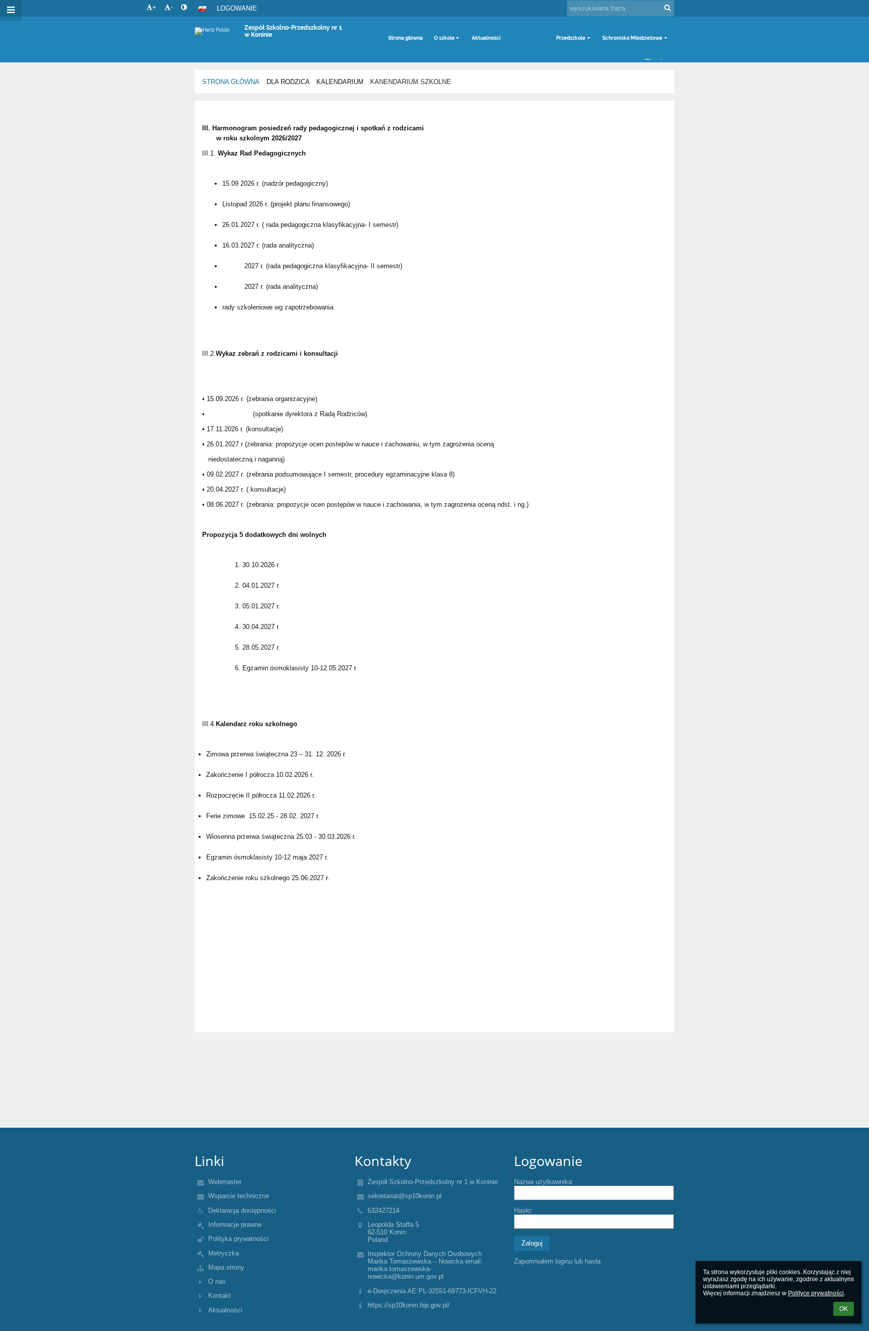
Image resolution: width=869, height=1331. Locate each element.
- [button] (171, 7)
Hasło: (523, 1210)
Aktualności (225, 1310)
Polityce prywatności (816, 1293)
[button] (184, 7)
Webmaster (224, 1182)
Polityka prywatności (238, 1238)
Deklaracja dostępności (242, 1210)
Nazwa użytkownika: (544, 1182)
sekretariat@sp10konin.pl (405, 1196)
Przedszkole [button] (570, 38)
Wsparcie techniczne (238, 1196)
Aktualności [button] (486, 38)
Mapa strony (226, 1267)
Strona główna (230, 82)
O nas (217, 1281)
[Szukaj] (667, 8)
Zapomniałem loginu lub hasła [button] (557, 1261)
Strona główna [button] (405, 38)
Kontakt (219, 1295)
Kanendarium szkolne (410, 82)
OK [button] (843, 1308)
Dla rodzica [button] (525, 38)
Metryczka (223, 1253)
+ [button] (154, 7)
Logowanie (237, 8)
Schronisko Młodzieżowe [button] (632, 38)
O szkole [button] (444, 38)
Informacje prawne (235, 1224)
